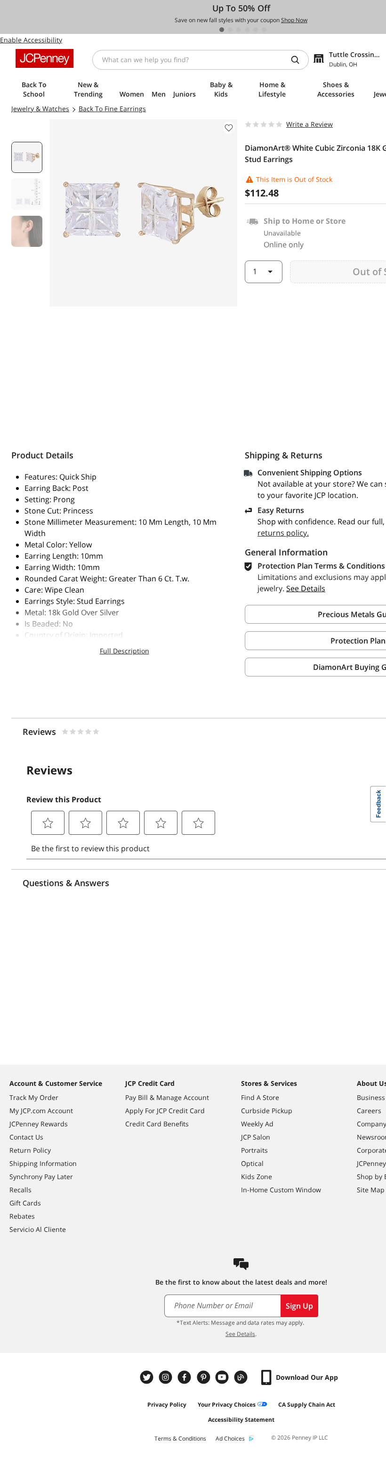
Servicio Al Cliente (37, 1229)
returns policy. (283, 533)
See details (305, 588)
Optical (252, 1163)
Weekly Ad (257, 1123)
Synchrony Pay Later (41, 1176)
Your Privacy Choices (227, 1405)
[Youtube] (223, 1377)
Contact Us (26, 1136)
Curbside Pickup (266, 1110)
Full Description (124, 650)
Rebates (22, 1216)
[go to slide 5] (255, 29)
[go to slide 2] (230, 29)
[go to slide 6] (264, 29)
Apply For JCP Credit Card (165, 1110)
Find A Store (260, 1097)
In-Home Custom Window (281, 1189)
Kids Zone (256, 1176)
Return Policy (30, 1150)
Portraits (254, 1150)
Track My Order (33, 1097)
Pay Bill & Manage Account (167, 1097)
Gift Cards (25, 1202)
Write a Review (309, 124)
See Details (240, 1334)
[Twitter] (147, 1377)
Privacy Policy (166, 1405)
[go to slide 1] (221, 29)
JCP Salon (255, 1136)
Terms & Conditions (180, 1438)
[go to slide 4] (247, 29)
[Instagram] (166, 1377)
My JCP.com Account (41, 1110)
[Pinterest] (204, 1377)
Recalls (20, 1189)
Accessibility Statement (241, 1420)
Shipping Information (43, 1163)
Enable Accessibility (31, 39)
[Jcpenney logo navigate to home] (44, 58)
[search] (299, 59)
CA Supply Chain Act (306, 1405)
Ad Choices (230, 1438)
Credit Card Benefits (157, 1123)
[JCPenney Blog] (242, 1377)
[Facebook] (185, 1377)
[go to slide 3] (238, 29)
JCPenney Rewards (38, 1123)
